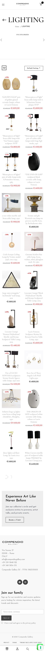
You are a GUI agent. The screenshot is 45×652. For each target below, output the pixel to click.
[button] (41, 4)
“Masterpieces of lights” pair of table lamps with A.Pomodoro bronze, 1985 (11, 178)
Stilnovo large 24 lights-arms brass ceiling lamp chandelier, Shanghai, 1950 (11, 415)
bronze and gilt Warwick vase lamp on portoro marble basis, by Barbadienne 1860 (34, 219)
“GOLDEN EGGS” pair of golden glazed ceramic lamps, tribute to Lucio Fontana (11, 101)
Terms (14, 642)
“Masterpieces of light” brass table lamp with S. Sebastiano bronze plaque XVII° (33, 101)
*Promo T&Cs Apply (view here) (31, 642)
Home (17, 27)
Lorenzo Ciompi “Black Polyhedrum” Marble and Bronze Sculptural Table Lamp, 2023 (34, 297)
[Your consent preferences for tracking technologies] (40, 647)
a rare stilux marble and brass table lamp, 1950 (11, 216)
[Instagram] (25, 582)
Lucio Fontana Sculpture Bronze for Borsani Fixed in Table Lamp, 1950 (33, 335)
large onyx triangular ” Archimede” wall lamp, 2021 (11, 295)
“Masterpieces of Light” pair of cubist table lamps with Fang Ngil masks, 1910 (34, 140)
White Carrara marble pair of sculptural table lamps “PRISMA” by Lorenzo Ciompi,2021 (34, 457)
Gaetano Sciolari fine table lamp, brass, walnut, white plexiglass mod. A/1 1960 (33, 258)
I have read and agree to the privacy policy (20, 623)
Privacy (6, 642)
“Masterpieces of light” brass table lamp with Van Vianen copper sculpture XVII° (11, 140)
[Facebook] (19, 582)
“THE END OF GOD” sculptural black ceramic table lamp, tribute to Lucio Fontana (33, 179)
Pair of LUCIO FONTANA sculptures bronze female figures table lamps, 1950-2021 (11, 377)
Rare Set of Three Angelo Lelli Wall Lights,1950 (34, 375)
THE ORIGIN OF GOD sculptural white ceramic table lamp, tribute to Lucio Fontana (33, 416)
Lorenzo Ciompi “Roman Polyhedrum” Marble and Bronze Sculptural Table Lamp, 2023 (11, 336)
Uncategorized (22, 35)
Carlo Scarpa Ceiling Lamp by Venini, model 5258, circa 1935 (11, 257)
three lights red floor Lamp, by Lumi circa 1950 (11, 455)
